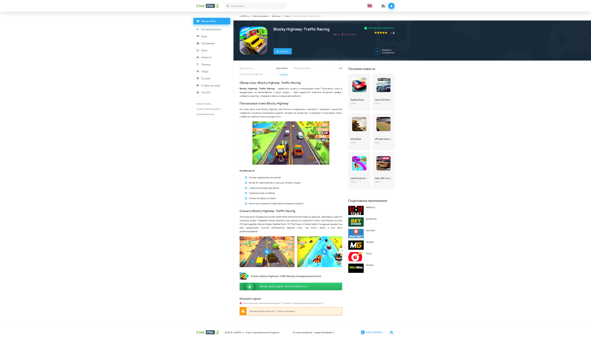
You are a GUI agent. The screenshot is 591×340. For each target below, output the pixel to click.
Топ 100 (205, 92)
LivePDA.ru (244, 16)
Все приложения (260, 16)
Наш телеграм (374, 332)
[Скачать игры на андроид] (208, 6)
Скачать (284, 51)
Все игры (276, 16)
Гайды (204, 71)
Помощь (206, 64)
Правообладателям (205, 114)
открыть (283, 74)
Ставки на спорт (211, 85)
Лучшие (205, 78)
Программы (208, 43)
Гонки (286, 16)
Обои (204, 50)
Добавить (388, 51)
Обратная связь (204, 103)
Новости (206, 57)
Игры (204, 36)
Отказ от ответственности (209, 109)
